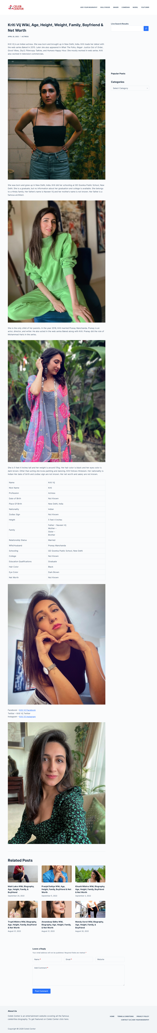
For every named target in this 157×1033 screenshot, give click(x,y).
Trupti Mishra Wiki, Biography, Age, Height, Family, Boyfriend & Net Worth (22, 924)
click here (63, 1019)
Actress (25, 36)
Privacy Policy (143, 1016)
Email (69, 959)
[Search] (146, 28)
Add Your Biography (88, 7)
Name (37, 959)
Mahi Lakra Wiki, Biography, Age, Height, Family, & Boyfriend (21, 889)
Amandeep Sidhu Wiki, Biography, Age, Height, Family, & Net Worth (56, 924)
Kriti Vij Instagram (27, 716)
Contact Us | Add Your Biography (135, 1020)
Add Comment (41, 968)
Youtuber (145, 7)
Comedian (126, 7)
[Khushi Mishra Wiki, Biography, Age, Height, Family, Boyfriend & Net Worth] (90, 873)
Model (135, 7)
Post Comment (41, 991)
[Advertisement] (130, 51)
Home (112, 1016)
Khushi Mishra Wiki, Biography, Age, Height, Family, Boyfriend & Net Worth (90, 889)
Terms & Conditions (125, 1016)
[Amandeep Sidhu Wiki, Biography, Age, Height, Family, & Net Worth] (57, 909)
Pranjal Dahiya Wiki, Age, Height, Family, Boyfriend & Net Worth (56, 889)
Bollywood (105, 7)
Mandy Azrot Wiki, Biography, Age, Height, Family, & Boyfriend (89, 924)
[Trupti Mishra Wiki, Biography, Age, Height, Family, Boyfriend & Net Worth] (23, 909)
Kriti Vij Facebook (27, 710)
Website (100, 959)
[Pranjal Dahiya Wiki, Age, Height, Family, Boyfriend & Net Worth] (57, 873)
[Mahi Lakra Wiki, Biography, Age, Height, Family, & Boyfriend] (23, 873)
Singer (115, 7)
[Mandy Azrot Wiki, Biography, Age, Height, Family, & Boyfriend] (90, 909)
